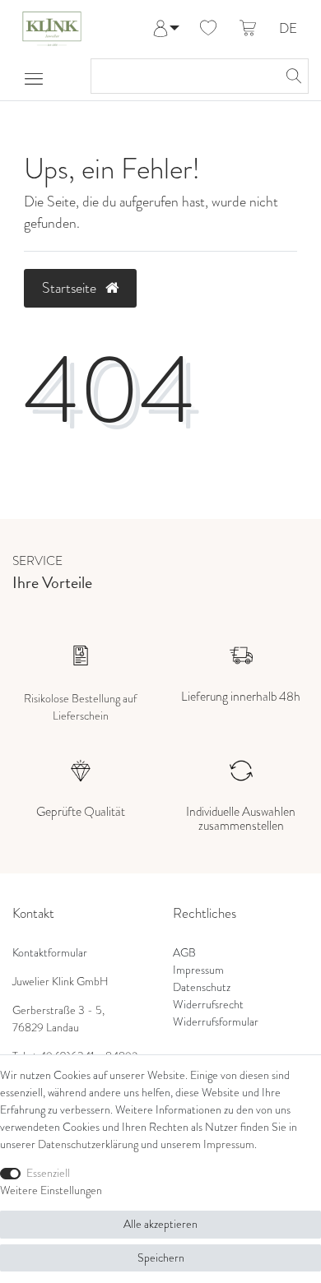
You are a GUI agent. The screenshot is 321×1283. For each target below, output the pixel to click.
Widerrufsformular (215, 1022)
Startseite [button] (71, 288)
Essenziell (48, 1173)
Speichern (160, 1258)
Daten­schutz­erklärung (88, 1144)
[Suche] (291, 76)
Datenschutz (201, 987)
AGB (184, 953)
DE (288, 29)
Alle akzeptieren (160, 1224)
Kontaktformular (49, 953)
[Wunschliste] (208, 29)
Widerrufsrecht (208, 1004)
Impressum (198, 970)
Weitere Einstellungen (51, 1190)
